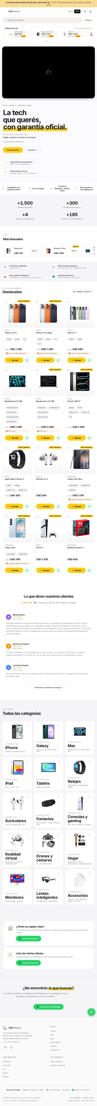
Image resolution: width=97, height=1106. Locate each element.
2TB (39, 344)
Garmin (6, 1077)
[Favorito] (6, 302)
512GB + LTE (85, 412)
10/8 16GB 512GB (12, 407)
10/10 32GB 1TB (43, 417)
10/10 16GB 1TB (11, 412)
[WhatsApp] (27, 360)
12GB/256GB (73, 485)
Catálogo (88, 20)
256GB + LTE (73, 412)
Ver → (34, 251)
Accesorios (55, 1050)
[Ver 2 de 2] (51, 41)
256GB (9, 339)
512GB (17, 339)
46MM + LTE (11, 490)
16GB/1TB (72, 490)
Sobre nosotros (57, 1062)
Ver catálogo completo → (82, 292)
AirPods (54, 1046)
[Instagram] (5, 1047)
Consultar (31, 150)
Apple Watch (56, 1042)
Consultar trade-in (30, 939)
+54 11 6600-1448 (87, 1100)
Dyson (5, 1073)
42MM (9, 485)
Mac (52, 1035)
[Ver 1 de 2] (46, 41)
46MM (17, 485)
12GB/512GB (85, 485)
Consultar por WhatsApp (50, 1007)
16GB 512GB (41, 407)
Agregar (15, 360)
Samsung (6, 1062)
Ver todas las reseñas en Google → (48, 687)
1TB (24, 339)
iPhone (53, 1031)
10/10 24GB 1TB (11, 421)
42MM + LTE (23, 490)
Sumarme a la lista (30, 963)
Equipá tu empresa (58, 1065)
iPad (52, 1039)
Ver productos (13, 150)
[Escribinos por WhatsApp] (91, 1012)
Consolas (6, 1065)
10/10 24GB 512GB (12, 417)
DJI (4, 1069)
